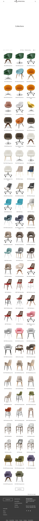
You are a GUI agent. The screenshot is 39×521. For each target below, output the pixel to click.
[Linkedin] (30, 511)
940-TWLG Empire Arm (19, 130)
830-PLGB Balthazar (19, 388)
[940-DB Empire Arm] (8, 139)
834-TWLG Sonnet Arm (8, 356)
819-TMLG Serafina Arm (8, 227)
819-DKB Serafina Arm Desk (19, 228)
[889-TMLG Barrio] (8, 316)
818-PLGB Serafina (19, 260)
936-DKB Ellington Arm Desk (8, 179)
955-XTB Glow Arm (31, 114)
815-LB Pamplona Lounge (19, 468)
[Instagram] (28, 511)
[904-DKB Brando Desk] (19, 188)
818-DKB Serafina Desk (8, 244)
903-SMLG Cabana (19, 179)
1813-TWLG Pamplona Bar (31, 404)
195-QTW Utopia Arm (19, 276)
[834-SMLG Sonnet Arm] (31, 333)
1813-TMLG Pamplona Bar (19, 404)
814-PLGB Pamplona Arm (31, 468)
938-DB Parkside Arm (19, 97)
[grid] (33, 50)
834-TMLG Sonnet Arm (8, 340)
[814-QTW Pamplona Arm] (8, 476)
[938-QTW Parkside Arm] (31, 74)
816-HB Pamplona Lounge (8, 468)
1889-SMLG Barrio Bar (31, 292)
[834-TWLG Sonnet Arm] (8, 349)
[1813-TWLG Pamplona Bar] (31, 397)
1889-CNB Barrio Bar (19, 308)
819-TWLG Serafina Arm (30, 244)
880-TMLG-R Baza (31, 211)
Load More (19, 489)
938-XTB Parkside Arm (8, 97)
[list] (35, 50)
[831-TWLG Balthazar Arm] (31, 365)
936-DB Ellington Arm (31, 163)
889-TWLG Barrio (31, 308)
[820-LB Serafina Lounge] (31, 349)
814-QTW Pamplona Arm (8, 484)
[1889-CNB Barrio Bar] (19, 300)
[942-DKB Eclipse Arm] (31, 58)
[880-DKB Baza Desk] (8, 204)
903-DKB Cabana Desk (8, 195)
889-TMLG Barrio (8, 324)
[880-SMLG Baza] (19, 204)
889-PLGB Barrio (8, 292)
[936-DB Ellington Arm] (31, 155)
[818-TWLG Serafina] (31, 253)
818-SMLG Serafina (8, 276)
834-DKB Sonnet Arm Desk (31, 325)
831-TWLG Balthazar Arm (31, 372)
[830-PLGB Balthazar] (19, 381)
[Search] (35, 1)
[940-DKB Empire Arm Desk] (19, 139)
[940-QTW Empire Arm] (8, 123)
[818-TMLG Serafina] (8, 253)
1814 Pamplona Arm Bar (8, 420)
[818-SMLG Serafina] (8, 269)
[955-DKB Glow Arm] (19, 107)
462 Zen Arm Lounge (19, 356)
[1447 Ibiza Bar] (19, 445)
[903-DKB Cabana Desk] (8, 188)
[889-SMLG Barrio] (19, 316)
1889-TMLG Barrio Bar (8, 308)
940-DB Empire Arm (8, 146)
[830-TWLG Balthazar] (8, 397)
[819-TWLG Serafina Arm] (31, 237)
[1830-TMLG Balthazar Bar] (19, 413)
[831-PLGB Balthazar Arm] (19, 365)
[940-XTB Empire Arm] (31, 123)
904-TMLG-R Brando (31, 195)
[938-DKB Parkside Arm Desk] (31, 90)
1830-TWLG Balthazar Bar (31, 420)
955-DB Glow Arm (8, 114)
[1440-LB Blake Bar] (19, 429)
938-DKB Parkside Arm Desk (31, 98)
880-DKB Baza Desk (8, 211)
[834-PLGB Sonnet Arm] (19, 333)
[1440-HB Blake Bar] (8, 429)
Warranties (17, 507)
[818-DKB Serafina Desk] (8, 237)
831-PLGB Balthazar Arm (19, 372)
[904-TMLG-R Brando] (31, 188)
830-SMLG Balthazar (31, 388)
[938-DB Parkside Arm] (19, 90)
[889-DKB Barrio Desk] (31, 269)
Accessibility (17, 501)
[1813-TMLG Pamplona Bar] (19, 397)
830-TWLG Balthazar (8, 404)
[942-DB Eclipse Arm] (19, 58)
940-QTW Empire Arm (8, 130)
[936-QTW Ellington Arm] (31, 139)
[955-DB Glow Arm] (8, 107)
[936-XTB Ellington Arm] (19, 155)
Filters (22, 50)
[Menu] (3, 1)
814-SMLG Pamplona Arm (19, 484)
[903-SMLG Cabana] (19, 171)
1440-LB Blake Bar (19, 436)
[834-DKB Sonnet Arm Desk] (31, 316)
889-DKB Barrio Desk (31, 276)
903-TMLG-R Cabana (31, 179)
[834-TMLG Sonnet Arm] (8, 333)
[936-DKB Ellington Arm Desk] (8, 171)
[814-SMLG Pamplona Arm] (19, 476)
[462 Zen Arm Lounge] (19, 349)
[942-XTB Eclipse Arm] (8, 74)
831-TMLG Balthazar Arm (8, 372)
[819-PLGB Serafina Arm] (31, 220)
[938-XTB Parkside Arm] (8, 90)
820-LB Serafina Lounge (31, 356)
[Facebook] (26, 511)
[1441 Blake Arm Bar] (31, 429)
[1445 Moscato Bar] (8, 445)
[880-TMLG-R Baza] (31, 204)
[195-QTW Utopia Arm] (19, 269)
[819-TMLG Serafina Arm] (8, 220)
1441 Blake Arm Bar (31, 436)
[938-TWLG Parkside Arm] (19, 74)
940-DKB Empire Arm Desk (19, 147)
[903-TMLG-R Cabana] (31, 171)
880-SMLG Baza (19, 211)
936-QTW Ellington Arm (30, 146)
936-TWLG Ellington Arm (8, 163)
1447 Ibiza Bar (19, 452)
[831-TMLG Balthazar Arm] (8, 365)
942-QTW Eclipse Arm (8, 65)
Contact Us (8, 499)
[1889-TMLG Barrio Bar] (8, 300)
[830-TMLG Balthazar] (8, 381)
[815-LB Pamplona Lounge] (19, 460)
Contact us (5, 514)
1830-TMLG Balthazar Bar (19, 420)
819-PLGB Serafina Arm (31, 227)
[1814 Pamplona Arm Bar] (8, 413)
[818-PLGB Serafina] (19, 253)
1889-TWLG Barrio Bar (19, 292)
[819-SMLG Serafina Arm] (19, 237)
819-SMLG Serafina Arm (19, 244)
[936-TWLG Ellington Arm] (8, 155)
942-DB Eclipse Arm (19, 65)
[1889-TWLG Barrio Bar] (19, 285)
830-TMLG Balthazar (8, 388)
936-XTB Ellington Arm (19, 163)
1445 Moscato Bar (8, 452)
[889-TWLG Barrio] (31, 300)
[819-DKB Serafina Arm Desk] (19, 220)
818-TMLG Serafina (8, 260)
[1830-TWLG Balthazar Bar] (31, 413)
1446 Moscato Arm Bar (31, 452)
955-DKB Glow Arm (19, 114)
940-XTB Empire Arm (31, 130)
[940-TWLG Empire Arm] (19, 123)
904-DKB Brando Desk (19, 195)
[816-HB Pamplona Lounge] (8, 460)
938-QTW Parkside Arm (30, 81)
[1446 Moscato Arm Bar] (31, 445)
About (4, 510)
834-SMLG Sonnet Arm (31, 340)
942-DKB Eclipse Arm (31, 65)
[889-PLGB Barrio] (8, 285)
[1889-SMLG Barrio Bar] (31, 285)
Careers (4, 512)
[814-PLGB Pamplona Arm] (31, 460)
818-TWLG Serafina (31, 260)
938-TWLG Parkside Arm (19, 81)
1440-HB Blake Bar (8, 436)
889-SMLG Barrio (19, 324)
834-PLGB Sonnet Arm (19, 340)
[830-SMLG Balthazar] (31, 381)
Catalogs (16, 505)
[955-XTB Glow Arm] (31, 107)
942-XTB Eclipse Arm (8, 81)
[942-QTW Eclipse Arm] (8, 58)
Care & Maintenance (18, 503)
